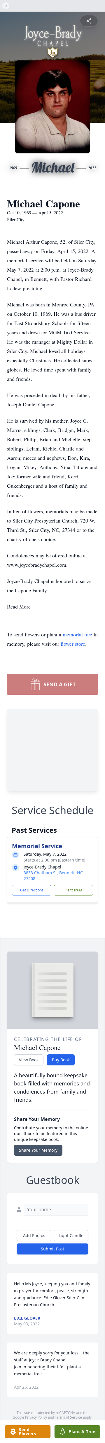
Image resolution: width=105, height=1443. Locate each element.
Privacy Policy (36, 1417)
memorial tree (77, 634)
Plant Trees (73, 890)
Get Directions (31, 890)
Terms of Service (68, 1417)
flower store (73, 643)
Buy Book (61, 1059)
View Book (28, 1059)
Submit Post (52, 1249)
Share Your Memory (38, 1150)
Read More (19, 606)
